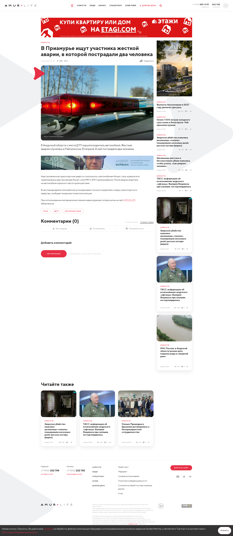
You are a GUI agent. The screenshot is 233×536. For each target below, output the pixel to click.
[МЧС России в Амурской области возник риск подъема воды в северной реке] (187, 366)
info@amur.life (47, 474)
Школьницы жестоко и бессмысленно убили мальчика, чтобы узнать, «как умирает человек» (173, 162)
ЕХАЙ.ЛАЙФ (130, 5)
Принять (224, 530)
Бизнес (102, 5)
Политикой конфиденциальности (19, 532)
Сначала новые (131, 222)
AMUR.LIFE (129, 200)
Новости (81, 5)
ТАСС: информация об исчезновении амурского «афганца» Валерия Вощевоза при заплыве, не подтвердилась (174, 182)
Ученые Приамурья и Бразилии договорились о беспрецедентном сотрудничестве (135, 428)
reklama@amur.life (74, 474)
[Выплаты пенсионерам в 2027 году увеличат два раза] (191, 111)
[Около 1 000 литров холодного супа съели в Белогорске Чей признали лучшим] (191, 129)
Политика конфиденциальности (132, 481)
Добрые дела (98, 485)
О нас (120, 493)
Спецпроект (115, 5)
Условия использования (128, 476)
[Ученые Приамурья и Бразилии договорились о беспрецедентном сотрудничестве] (149, 442)
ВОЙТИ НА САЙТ (181, 468)
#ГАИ (45, 211)
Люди (92, 5)
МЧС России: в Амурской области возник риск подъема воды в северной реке (174, 352)
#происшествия (73, 211)
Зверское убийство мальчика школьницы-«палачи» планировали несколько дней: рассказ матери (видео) (173, 141)
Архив (95, 481)
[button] (190, 476)
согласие (48, 529)
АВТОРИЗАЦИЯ (54, 254)
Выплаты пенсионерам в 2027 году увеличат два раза (173, 106)
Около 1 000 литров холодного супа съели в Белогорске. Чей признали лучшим (173, 122)
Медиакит (122, 471)
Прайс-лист (123, 467)
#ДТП (56, 211)
